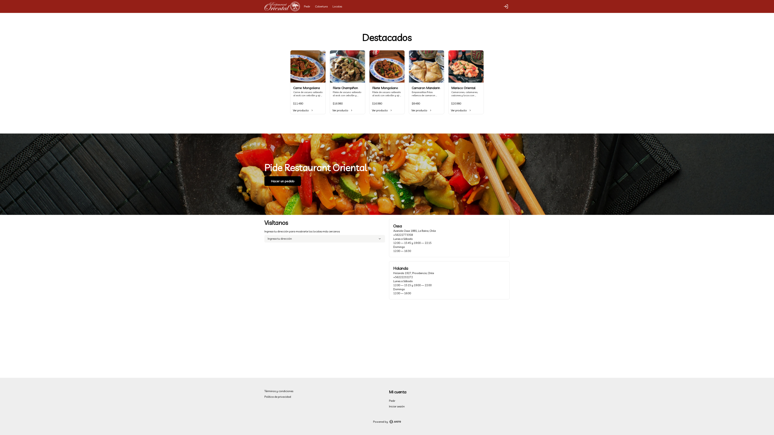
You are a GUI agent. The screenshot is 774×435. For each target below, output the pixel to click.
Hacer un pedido (282, 181)
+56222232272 (403, 277)
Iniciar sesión (397, 406)
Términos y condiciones (278, 391)
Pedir (307, 6)
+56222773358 (403, 235)
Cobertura (321, 6)
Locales (337, 6)
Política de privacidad (277, 397)
